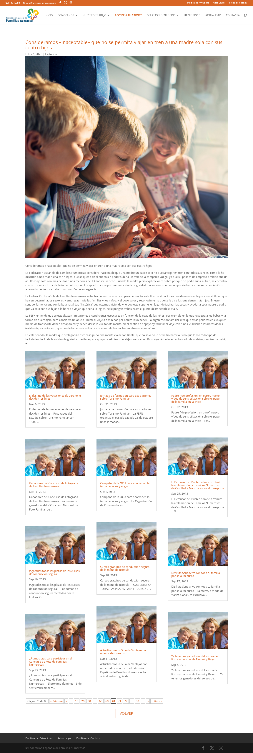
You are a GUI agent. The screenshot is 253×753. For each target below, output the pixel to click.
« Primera (56, 701)
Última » (157, 701)
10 (76, 701)
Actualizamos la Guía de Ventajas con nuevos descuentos (123, 651)
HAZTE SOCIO (192, 15)
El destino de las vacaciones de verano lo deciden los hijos (55, 397)
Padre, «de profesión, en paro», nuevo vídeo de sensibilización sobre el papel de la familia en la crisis (195, 398)
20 (83, 701)
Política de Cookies (237, 3)
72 (126, 701)
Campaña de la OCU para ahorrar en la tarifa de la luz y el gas (124, 484)
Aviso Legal (218, 3)
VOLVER (126, 713)
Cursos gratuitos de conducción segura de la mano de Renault (124, 568)
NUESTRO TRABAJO (94, 15)
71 (119, 701)
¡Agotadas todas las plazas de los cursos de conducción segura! (54, 572)
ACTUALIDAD (213, 15)
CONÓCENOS (66, 15)
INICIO (49, 15)
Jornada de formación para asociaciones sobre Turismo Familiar (125, 397)
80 (137, 701)
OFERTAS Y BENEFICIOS (161, 15)
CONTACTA (233, 15)
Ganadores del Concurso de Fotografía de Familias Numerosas (53, 484)
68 (100, 701)
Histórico (51, 54)
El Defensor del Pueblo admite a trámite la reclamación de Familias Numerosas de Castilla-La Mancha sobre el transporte (197, 485)
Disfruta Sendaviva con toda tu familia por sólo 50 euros (195, 574)
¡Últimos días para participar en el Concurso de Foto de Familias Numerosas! (50, 661)
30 (89, 701)
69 (107, 701)
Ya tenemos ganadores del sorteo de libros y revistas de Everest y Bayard (194, 657)
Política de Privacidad (198, 3)
